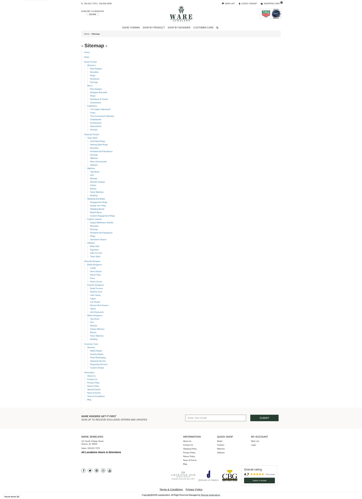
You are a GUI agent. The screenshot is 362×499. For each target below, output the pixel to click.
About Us (91, 376)
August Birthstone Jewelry (101, 222)
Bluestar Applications (210, 495)
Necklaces (94, 79)
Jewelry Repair (97, 354)
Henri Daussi (96, 271)
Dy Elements (96, 123)
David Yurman (90, 62)
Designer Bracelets (98, 92)
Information (89, 372)
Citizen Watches (97, 329)
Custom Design (97, 368)
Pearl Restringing (98, 357)
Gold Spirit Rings (97, 141)
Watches (94, 158)
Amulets (93, 129)
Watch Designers (94, 315)
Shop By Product (91, 134)
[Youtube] (109, 470)
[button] (217, 28)
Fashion (220, 445)
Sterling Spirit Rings (99, 144)
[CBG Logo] (229, 475)
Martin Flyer (95, 275)
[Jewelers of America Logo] (208, 475)
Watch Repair (96, 351)
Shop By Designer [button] (179, 27)
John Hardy (95, 295)
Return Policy (93, 386)
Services (91, 347)
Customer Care (91, 344)
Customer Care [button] (203, 27)
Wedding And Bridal (96, 199)
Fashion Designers (95, 285)
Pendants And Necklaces (101, 151)
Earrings (94, 82)
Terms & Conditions (96, 396)
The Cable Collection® (100, 109)
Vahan (93, 309)
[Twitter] (90, 470)
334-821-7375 (90, 3)
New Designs (96, 68)
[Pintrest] (96, 470)
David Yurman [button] (131, 27)
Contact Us (92, 379)
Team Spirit (92, 138)
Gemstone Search (98, 239)
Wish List (255, 441)
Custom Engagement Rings (102, 216)
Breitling (93, 195)
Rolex (86, 57)
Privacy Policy (93, 383)
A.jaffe (93, 268)
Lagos (93, 298)
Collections (92, 106)
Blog (89, 399)
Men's (90, 85)
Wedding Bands (97, 209)
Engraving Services (98, 364)
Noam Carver (96, 281)
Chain (92, 113)
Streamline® (95, 126)
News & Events (94, 393)
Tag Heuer (95, 172)
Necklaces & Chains (99, 99)
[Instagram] (103, 470)
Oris (92, 175)
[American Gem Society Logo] (183, 475)
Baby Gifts (94, 246)
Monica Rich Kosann (99, 305)
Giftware (94, 165)
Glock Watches (97, 192)
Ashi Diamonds (97, 312)
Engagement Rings (98, 202)
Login (253, 445)
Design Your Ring (98, 205)
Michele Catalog (97, 182)
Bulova (93, 189)
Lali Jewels (95, 302)
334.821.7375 (93, 448)
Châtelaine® (95, 119)
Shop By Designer (92, 261)
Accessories (95, 102)
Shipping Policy (190, 449)
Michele (93, 178)
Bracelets (94, 72)
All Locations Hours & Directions (101, 452)
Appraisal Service (98, 361)
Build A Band (95, 212)
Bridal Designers (94, 264)
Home (87, 34)
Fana (92, 278)
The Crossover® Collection (102, 116)
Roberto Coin (96, 292)
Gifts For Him (96, 253)
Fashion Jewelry (94, 219)
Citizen (93, 185)
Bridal (219, 441)
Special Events (93, 389)
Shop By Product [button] (154, 27)
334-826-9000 (105, 3)
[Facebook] (83, 470)
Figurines (94, 250)
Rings (92, 75)
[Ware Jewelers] (181, 13)
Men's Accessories (98, 161)
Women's (91, 65)
